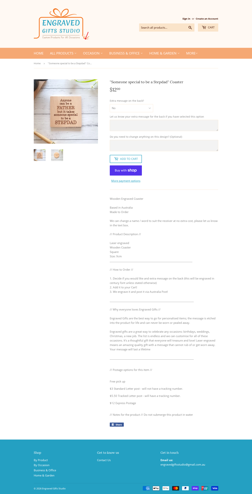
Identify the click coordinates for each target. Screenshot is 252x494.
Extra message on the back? (127, 100)
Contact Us (104, 460)
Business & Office (125, 53)
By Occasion (41, 465)
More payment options (125, 181)
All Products (62, 53)
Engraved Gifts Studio (54, 488)
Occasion (92, 53)
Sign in (186, 18)
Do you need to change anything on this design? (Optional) (146, 136)
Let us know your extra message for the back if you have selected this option (157, 116)
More (191, 53)
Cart (211, 27)
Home (39, 53)
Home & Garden (163, 53)
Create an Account (207, 18)
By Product (41, 460)
